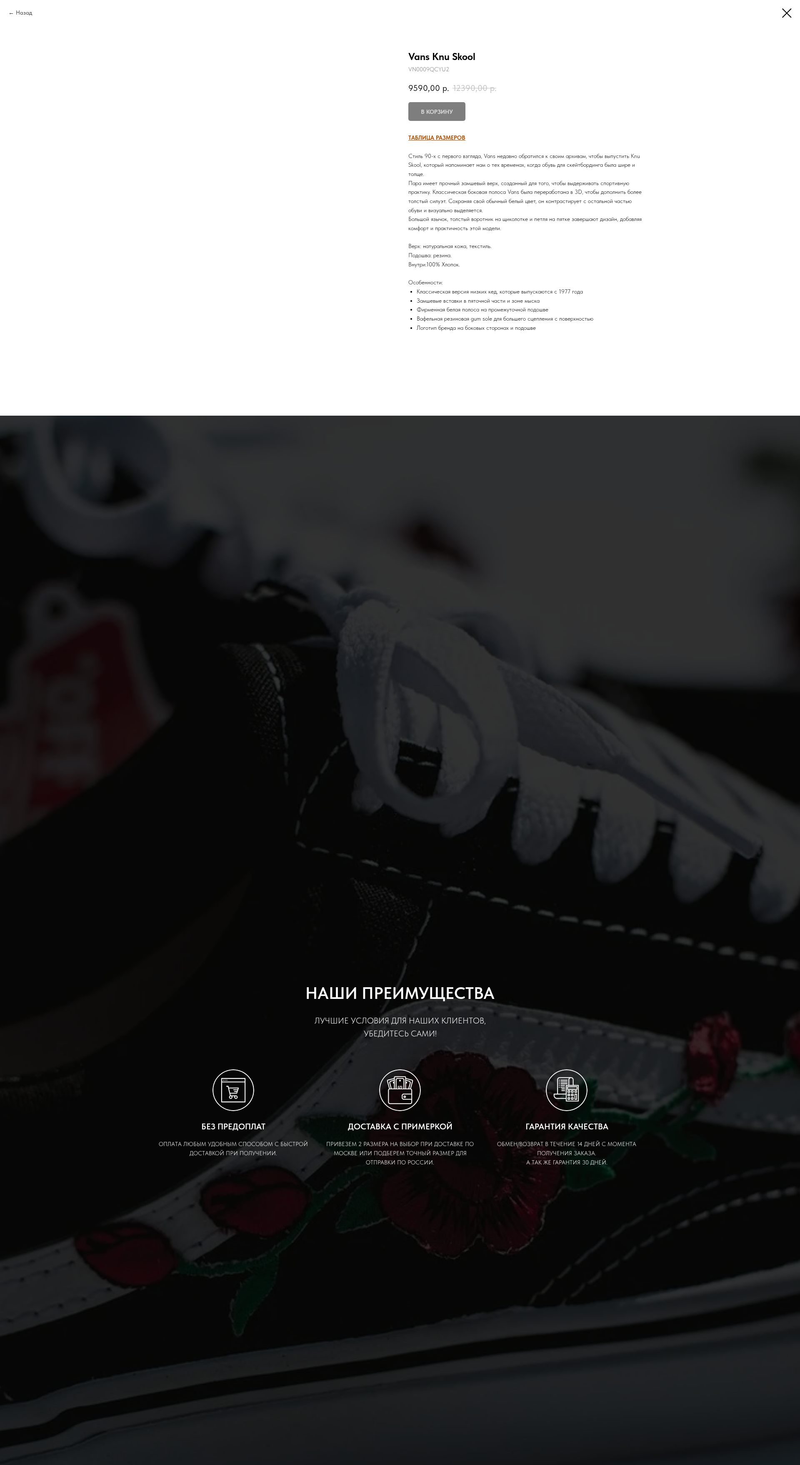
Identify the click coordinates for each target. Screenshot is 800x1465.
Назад (24, 12)
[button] (436, 137)
